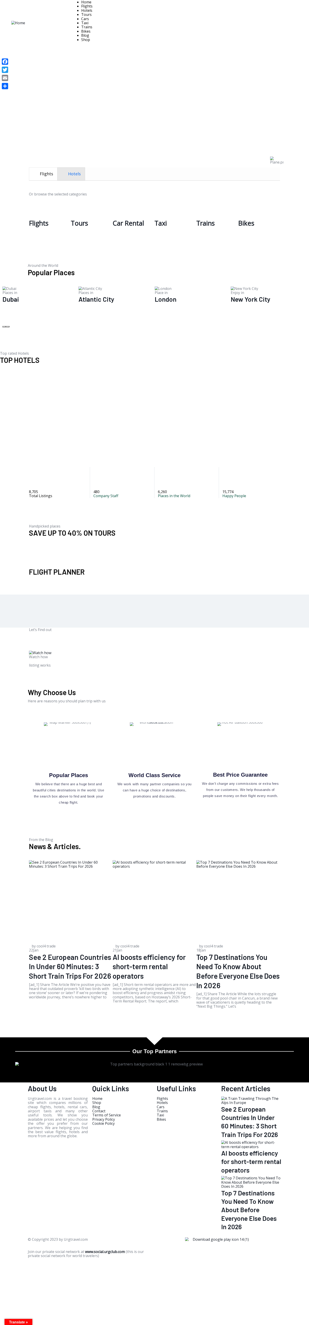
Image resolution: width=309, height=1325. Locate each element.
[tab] (43, 174)
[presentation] (43, 174)
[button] (4, 326)
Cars (85, 18)
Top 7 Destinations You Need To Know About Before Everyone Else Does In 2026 (249, 1210)
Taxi (84, 22)
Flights (87, 6)
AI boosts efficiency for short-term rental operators (149, 966)
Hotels (86, 10)
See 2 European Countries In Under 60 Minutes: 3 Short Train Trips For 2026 (70, 966)
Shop (85, 39)
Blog (85, 35)
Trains (86, 26)
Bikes (85, 31)
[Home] (18, 22)
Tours (86, 14)
